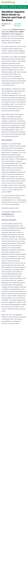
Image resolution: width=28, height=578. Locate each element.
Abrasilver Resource (18, 24)
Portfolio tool (4, 7)
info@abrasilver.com (8, 214)
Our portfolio (13, 7)
